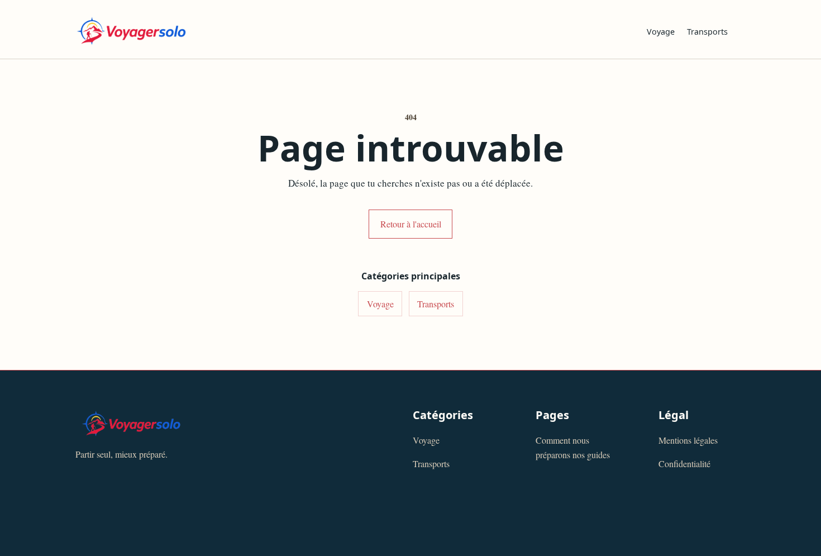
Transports (707, 31)
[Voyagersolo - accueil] (352, 31)
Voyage (661, 31)
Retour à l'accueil (410, 224)
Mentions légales (688, 440)
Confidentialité (684, 463)
